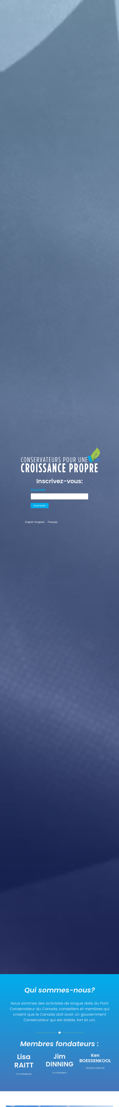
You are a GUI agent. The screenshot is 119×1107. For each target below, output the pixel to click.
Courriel (38, 490)
